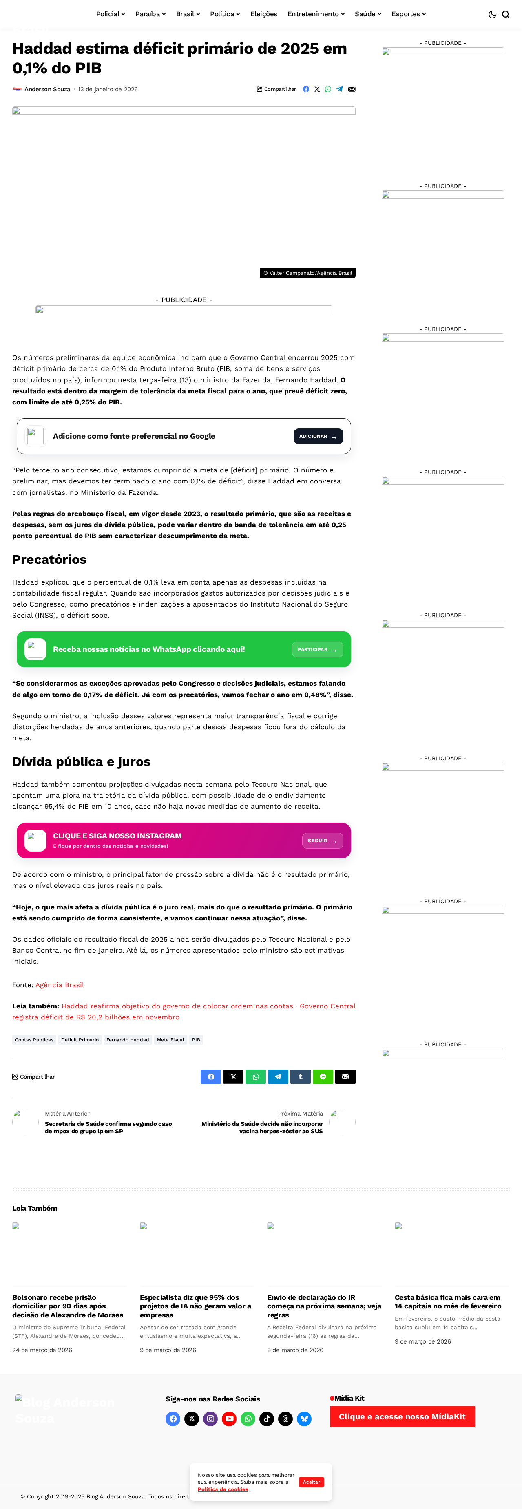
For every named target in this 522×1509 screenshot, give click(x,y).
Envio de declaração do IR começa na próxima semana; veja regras (324, 1306)
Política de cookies (223, 1489)
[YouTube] (229, 1419)
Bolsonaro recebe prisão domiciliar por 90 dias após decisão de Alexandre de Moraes (67, 1306)
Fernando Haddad (127, 1040)
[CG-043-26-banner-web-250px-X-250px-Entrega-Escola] (443, 251)
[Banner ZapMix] (443, 394)
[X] (191, 1419)
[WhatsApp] (248, 1419)
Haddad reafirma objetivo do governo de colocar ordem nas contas (177, 1006)
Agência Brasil (59, 985)
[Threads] (285, 1419)
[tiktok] (266, 1419)
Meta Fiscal (170, 1040)
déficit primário (80, 1040)
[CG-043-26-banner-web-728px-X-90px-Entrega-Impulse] (183, 323)
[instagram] (210, 1419)
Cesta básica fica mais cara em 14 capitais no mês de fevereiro (448, 1301)
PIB (196, 1040)
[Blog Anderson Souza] (76, 1428)
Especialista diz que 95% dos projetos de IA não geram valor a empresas (195, 1306)
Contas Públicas (34, 1040)
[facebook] (173, 1419)
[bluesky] (304, 1419)
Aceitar (311, 1482)
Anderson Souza (47, 89)
